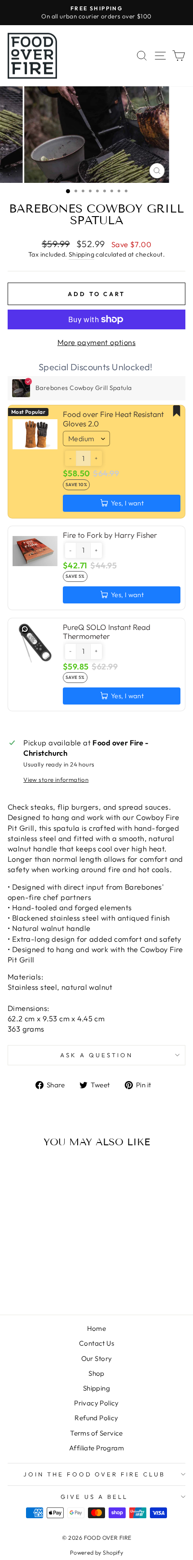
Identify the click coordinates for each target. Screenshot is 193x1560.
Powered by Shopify (96, 1552)
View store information (55, 779)
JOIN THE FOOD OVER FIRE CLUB (94, 1474)
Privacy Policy (96, 1403)
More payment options (96, 342)
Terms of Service (96, 1433)
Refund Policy (96, 1418)
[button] (70, 458)
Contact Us (96, 1343)
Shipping (81, 254)
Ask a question (96, 1055)
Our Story (96, 1358)
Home (96, 1328)
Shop (96, 1373)
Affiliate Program (96, 1448)
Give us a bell (94, 1496)
